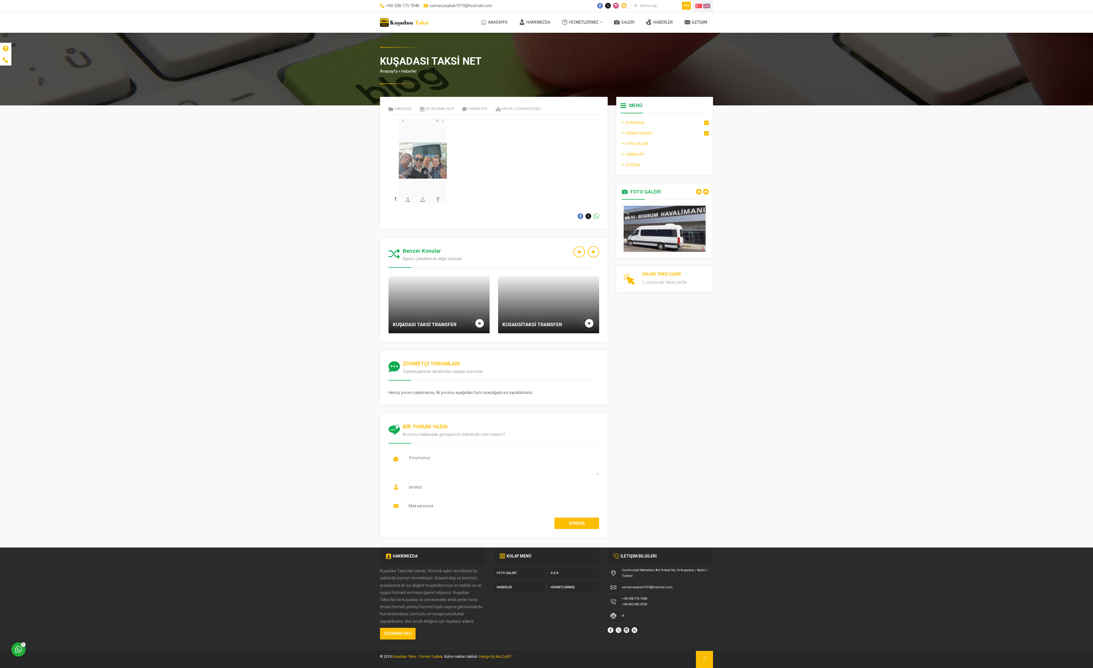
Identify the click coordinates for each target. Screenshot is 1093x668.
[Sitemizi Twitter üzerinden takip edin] (608, 6)
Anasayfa (389, 71)
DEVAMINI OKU (397, 633)
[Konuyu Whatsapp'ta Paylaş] (596, 216)
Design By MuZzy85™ (496, 657)
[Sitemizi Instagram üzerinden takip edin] (616, 6)
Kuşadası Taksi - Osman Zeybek (418, 657)
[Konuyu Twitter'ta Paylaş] (588, 216)
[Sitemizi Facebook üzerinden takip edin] (600, 6)
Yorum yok (477, 109)
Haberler (409, 71)
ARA (686, 5)
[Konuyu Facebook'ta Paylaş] (580, 216)
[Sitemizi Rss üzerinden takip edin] (624, 6)
